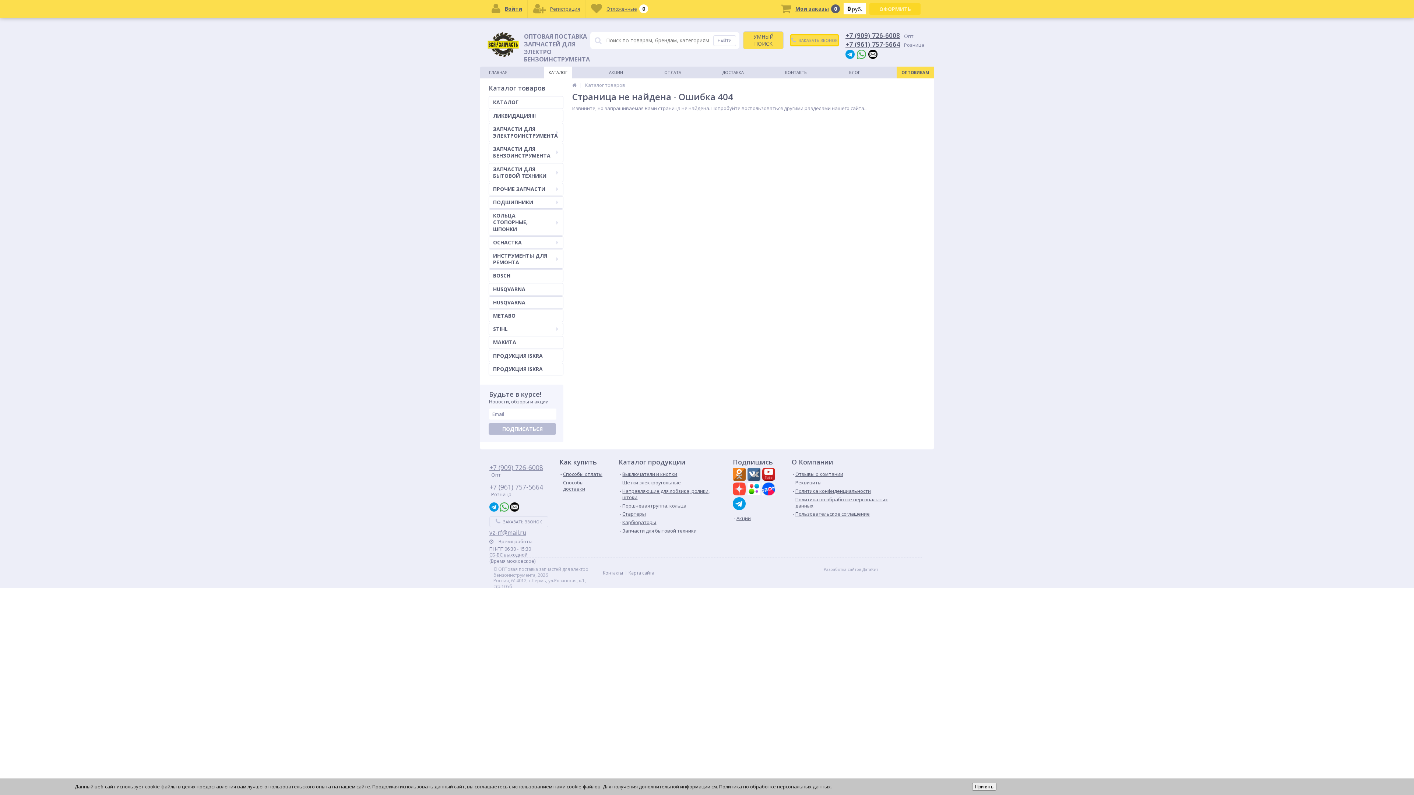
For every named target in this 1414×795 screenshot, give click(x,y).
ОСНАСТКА (507, 242)
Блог (854, 72)
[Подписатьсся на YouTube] (769, 475)
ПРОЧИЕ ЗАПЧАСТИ (519, 189)
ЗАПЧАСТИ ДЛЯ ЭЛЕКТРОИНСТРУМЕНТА (525, 132)
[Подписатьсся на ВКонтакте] (755, 475)
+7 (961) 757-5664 (872, 44)
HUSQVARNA (509, 289)
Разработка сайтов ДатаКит (851, 569)
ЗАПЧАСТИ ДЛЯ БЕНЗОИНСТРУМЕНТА (522, 152)
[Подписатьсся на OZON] (769, 490)
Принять (984, 786)
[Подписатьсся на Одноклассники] (740, 475)
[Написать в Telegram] (850, 54)
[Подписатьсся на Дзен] (740, 490)
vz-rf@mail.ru (507, 533)
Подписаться (522, 428)
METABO (504, 315)
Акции (616, 72)
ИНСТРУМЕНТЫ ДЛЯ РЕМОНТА (520, 259)
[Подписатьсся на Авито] (755, 490)
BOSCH (501, 275)
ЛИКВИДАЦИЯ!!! (514, 115)
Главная (498, 72)
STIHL (500, 328)
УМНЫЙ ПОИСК (763, 40)
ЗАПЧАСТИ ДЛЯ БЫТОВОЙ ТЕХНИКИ (519, 172)
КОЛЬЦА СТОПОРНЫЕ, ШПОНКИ (510, 222)
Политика (730, 786)
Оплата (672, 72)
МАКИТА (504, 342)
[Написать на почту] (872, 54)
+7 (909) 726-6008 (872, 35)
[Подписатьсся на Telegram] (740, 503)
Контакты (796, 72)
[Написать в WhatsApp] (861, 54)
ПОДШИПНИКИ (513, 202)
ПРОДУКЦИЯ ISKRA (518, 355)
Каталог (558, 72)
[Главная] (574, 85)
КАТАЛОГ (505, 102)
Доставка (733, 72)
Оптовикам (915, 72)
